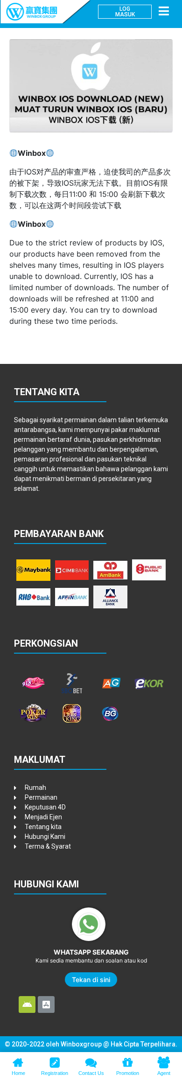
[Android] (27, 1004)
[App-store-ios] (46, 1004)
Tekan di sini (91, 979)
